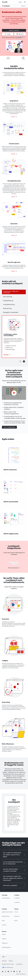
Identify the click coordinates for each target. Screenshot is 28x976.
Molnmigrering (5, 916)
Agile (3, 920)
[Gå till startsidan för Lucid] (6, 2)
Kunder (4, 934)
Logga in (20, 2)
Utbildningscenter (6, 947)
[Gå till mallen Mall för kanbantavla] (14, 458)
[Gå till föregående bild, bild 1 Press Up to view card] (20, 361)
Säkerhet (4, 938)
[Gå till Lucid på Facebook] (11, 971)
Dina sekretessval (8, 967)
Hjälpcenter (5, 943)
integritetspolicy (19, 37)
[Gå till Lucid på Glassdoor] (17, 971)
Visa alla (4, 924)
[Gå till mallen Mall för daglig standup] (14, 522)
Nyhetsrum (17, 916)
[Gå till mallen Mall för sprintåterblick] (14, 490)
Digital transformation (7, 911)
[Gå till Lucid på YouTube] (14, 971)
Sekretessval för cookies (8, 964)
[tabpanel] (14, 336)
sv (4, 956)
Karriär (16, 920)
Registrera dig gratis (14, 30)
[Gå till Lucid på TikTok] (19, 971)
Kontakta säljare (6, 898)
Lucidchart (17, 902)
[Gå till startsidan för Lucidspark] (6, 6)
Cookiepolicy (19, 964)
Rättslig (11, 960)
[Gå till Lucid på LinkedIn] (2, 971)
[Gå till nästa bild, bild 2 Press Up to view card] (24, 361)
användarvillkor (21, 36)
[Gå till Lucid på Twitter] (5, 971)
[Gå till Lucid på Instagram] (8, 971)
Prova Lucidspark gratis (9, 427)
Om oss (16, 911)
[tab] (14, 292)
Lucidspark (17, 898)
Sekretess (4, 960)
